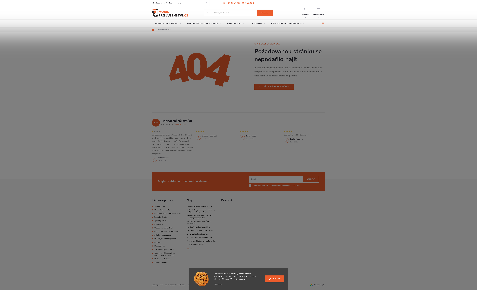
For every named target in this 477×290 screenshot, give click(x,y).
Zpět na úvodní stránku (276, 86)
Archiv (189, 248)
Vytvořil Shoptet (319, 285)
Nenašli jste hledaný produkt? (165, 239)
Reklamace (158, 224)
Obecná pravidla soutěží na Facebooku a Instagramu (164, 254)
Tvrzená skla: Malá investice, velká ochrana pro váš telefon (199, 216)
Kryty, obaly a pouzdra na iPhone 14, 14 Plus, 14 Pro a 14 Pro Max (201, 211)
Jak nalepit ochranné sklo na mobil (200, 230)
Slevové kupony (160, 262)
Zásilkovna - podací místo (164, 249)
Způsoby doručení (161, 217)
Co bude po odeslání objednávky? (167, 231)
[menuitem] (168, 23)
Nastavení (218, 284)
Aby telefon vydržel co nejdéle (198, 227)
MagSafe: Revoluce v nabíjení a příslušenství (198, 222)
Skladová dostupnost (162, 235)
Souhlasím (276, 279)
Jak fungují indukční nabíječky (198, 234)
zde (245, 279)
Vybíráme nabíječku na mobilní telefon (201, 241)
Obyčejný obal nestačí (195, 244)
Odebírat (310, 179)
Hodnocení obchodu (162, 259)
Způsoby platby (160, 221)
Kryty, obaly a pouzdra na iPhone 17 (200, 206)
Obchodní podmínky (173, 3)
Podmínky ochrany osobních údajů (167, 213)
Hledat (265, 12)
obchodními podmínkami (289, 185)
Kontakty (157, 242)
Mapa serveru (159, 246)
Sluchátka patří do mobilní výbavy (200, 237)
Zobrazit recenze (180, 124)
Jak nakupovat (157, 3)
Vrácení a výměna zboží (163, 228)
